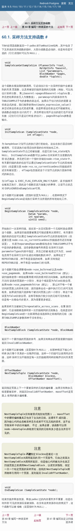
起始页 (61, 27)
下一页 (69, 27)
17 (54, 6)
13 (34, 6)
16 (49, 6)
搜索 (63, 3)
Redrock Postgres (49, 3)
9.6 (15, 6)
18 (59, 6)
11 (25, 6)
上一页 (5, 27)
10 (20, 6)
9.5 (9, 6)
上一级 (13, 27)
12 (30, 6)
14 (39, 6)
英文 (70, 3)
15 (44, 6)
